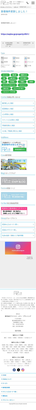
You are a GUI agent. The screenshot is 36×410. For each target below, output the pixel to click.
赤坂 (11, 346)
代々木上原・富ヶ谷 (14, 350)
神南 (27, 348)
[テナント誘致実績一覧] (14, 169)
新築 (4, 81)
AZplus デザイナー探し (9, 230)
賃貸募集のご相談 (7, 109)
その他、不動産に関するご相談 (12, 131)
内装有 (31, 81)
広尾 (25, 345)
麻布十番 (30, 345)
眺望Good (24, 75)
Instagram (22, 369)
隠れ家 (14, 75)
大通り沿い (6, 88)
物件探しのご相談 (7, 103)
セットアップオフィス (9, 85)
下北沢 (21, 352)
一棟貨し (22, 81)
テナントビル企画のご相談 (10, 120)
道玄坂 (22, 348)
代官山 (8, 348)
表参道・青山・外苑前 (7, 345)
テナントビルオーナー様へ (10, 391)
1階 (4, 78)
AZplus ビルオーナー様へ (10, 224)
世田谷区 (20, 337)
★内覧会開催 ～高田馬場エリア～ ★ (8, 44)
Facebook (14, 369)
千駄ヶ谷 (4, 350)
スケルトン (23, 85)
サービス (5, 383)
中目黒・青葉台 (28, 350)
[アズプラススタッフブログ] (14, 184)
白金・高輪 (5, 346)
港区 (5, 337)
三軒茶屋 (15, 352)
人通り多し (13, 78)
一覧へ (18, 43)
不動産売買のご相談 (8, 125)
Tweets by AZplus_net (30, 257)
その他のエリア (28, 337)
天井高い (12, 81)
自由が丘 (9, 352)
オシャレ (5, 75)
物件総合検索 (6, 387)
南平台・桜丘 (15, 348)
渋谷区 (9, 337)
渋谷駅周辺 (29, 346)
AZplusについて (7, 379)
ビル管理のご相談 (7, 114)
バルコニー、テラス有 (9, 92)
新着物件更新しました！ (26, 43)
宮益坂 (31, 348)
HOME (4, 375)
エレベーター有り (18, 88)
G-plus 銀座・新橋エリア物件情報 (12, 235)
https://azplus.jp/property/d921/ (15, 34)
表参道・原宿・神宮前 (19, 346)
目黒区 (14, 337)
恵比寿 (3, 348)
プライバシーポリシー (9, 400)
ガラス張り (23, 78)
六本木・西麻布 (18, 345)
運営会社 (5, 396)
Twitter (18, 369)
